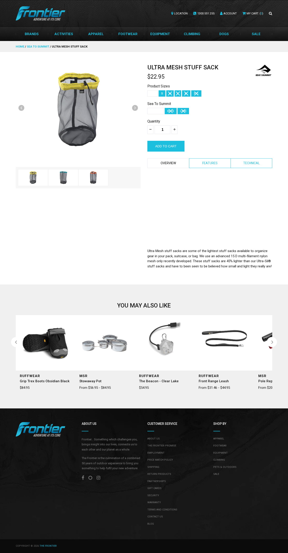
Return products (159, 474)
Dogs (224, 34)
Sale (256, 34)
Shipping (153, 467)
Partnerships (156, 481)
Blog (150, 523)
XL (186, 93)
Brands (32, 34)
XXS (152, 93)
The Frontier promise (161, 445)
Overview (168, 163)
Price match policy (160, 459)
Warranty (154, 502)
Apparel (96, 34)
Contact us (155, 516)
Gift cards (154, 488)
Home (20, 46)
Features (210, 163)
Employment (155, 452)
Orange (155, 111)
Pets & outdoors (224, 467)
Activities (63, 34)
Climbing (192, 34)
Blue (170, 111)
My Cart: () (255, 13)
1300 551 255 (205, 13)
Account (230, 13)
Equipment (160, 34)
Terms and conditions (162, 509)
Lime (183, 111)
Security (153, 495)
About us (153, 438)
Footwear (127, 34)
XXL (196, 93)
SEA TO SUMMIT (38, 46)
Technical (251, 163)
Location (181, 13)
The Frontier (48, 545)
